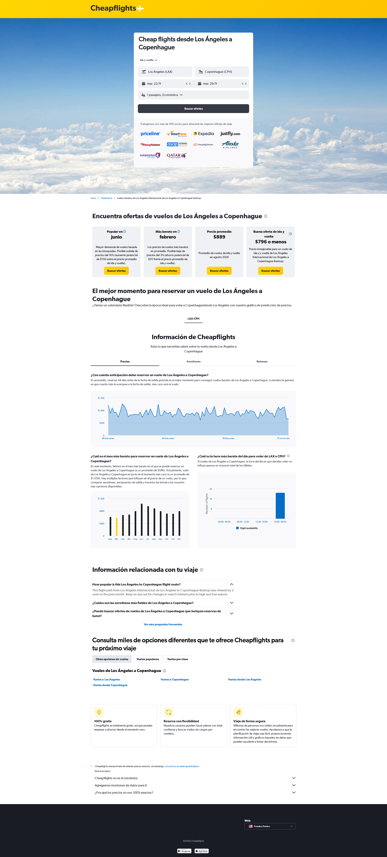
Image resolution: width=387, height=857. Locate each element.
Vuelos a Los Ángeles (106, 679)
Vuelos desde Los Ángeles (244, 679)
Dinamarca (106, 198)
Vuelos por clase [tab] (177, 659)
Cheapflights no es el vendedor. (116, 778)
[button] (163, 83)
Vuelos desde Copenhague (110, 685)
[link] (116, 271)
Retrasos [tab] (262, 361)
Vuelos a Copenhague (175, 679)
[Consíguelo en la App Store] (202, 851)
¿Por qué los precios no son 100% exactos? (124, 792)
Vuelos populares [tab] (148, 659)
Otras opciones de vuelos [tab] (112, 659)
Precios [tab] (125, 361)
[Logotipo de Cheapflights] (113, 9)
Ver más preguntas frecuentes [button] (163, 624)
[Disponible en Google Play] (184, 851)
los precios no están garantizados (182, 766)
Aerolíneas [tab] (194, 361)
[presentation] (265, 216)
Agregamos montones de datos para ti (121, 785)
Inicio (93, 198)
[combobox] (149, 60)
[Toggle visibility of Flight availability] (247, 528)
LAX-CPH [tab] (193, 318)
